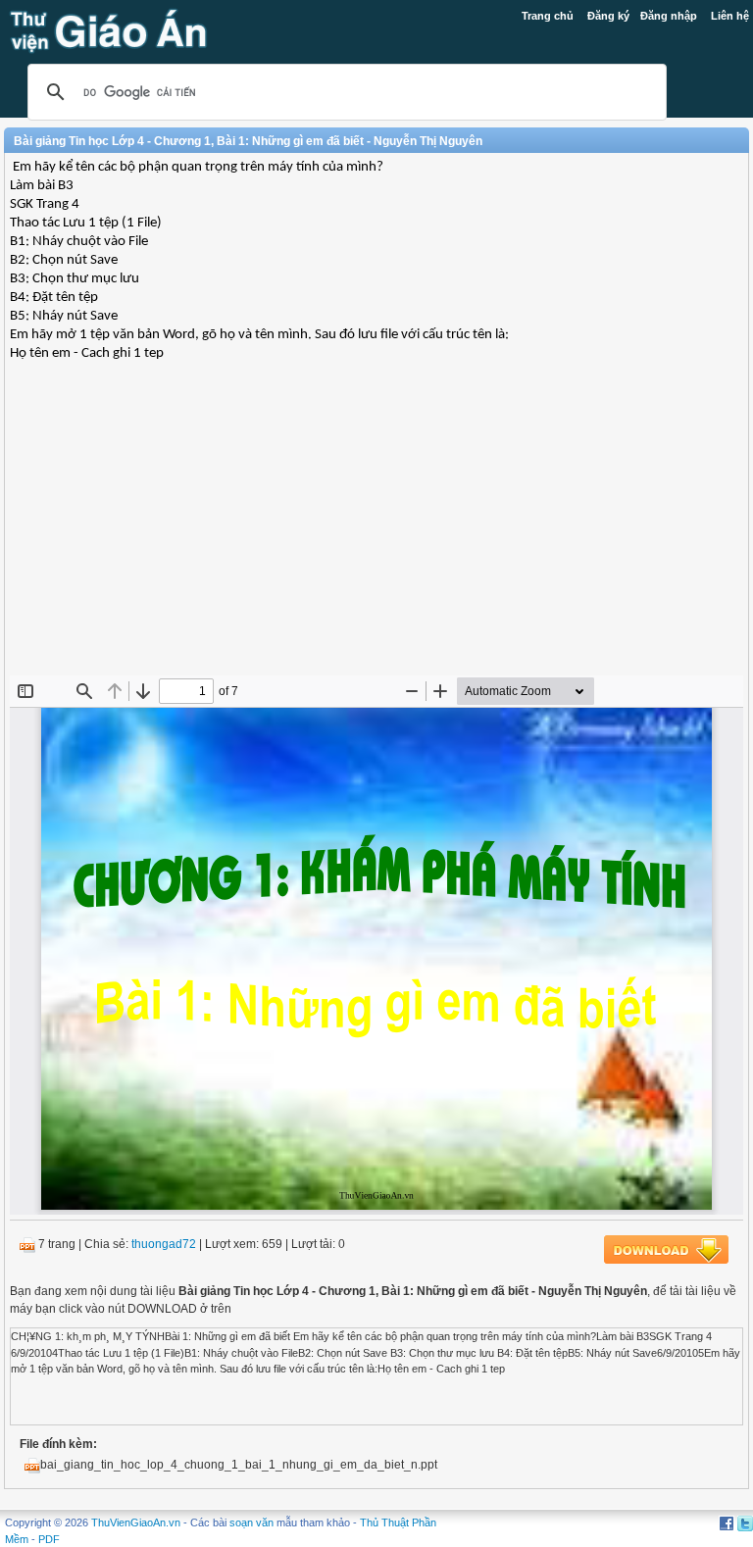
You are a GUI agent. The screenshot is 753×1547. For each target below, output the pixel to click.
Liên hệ (730, 16)
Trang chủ (548, 16)
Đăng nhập (668, 16)
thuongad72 (163, 1244)
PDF (49, 1539)
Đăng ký (608, 16)
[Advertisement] (376, 533)
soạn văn (251, 1522)
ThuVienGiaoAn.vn (135, 1522)
